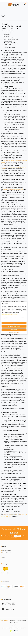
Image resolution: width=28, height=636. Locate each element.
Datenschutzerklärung (21, 620)
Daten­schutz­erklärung (7, 314)
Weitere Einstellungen (14, 332)
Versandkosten (23, 627)
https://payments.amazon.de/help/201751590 (13, 189)
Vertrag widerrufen (4, 620)
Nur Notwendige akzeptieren (14, 326)
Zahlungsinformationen (6, 552)
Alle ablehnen (14, 329)
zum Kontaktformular (9, 609)
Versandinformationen (6, 550)
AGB (11, 622)
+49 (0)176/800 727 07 (9, 603)
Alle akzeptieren (14, 323)
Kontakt (3, 557)
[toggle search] (24, 1)
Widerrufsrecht (12, 620)
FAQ (3, 554)
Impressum (16, 622)
